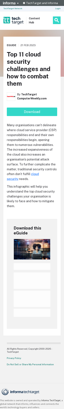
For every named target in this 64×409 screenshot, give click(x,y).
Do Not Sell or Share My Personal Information (30, 364)
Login (58, 8)
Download (32, 112)
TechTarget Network (12, 8)
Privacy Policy (14, 358)
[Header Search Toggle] (57, 20)
